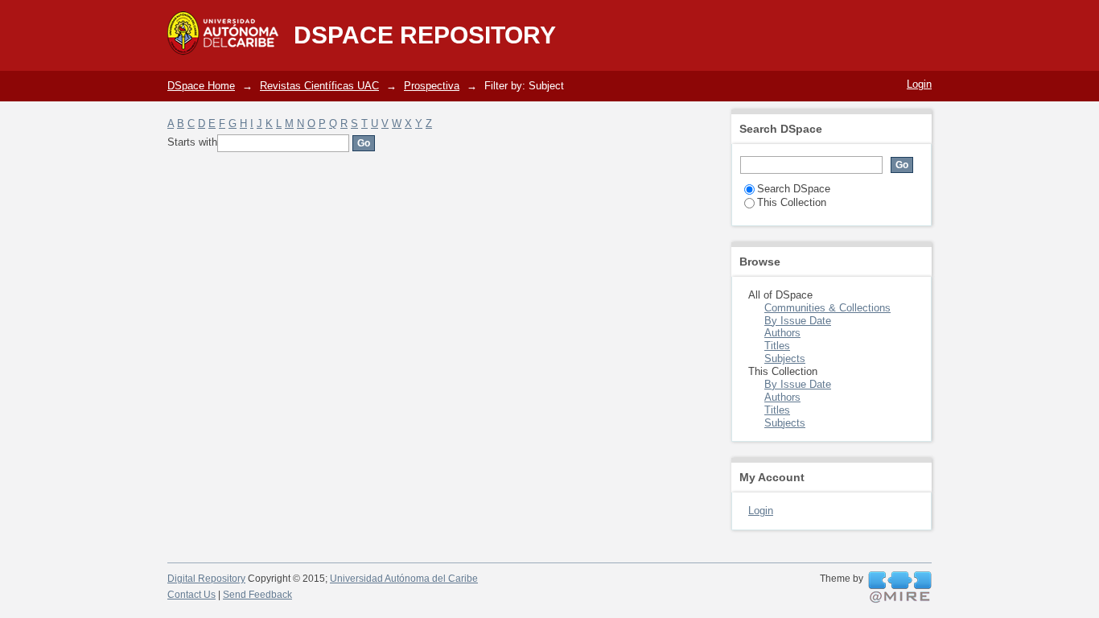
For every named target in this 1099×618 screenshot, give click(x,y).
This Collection (791, 202)
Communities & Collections (827, 308)
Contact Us (191, 594)
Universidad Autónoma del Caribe (404, 578)
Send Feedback (257, 594)
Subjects (784, 358)
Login (919, 84)
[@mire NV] (900, 587)
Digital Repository (206, 578)
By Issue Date (797, 321)
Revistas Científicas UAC (319, 86)
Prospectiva (431, 86)
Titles (777, 346)
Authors (782, 333)
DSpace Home (201, 86)
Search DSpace (793, 189)
